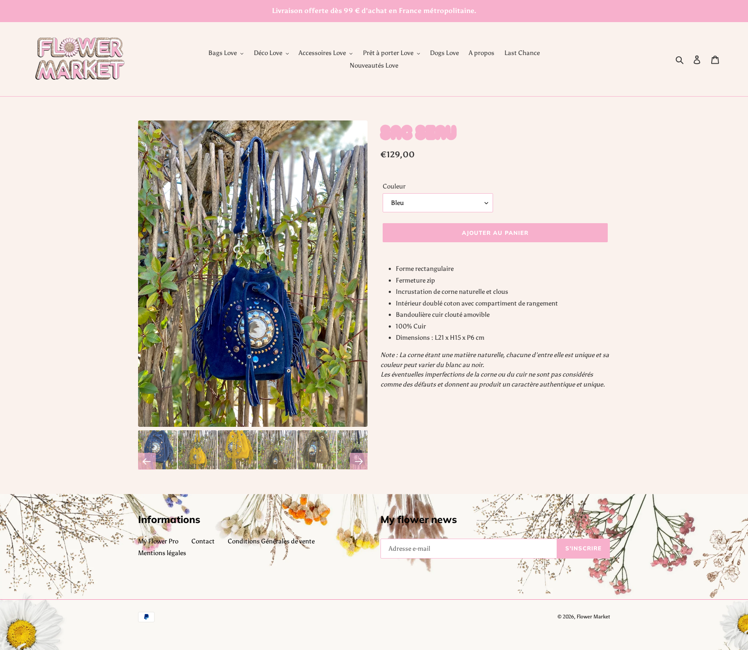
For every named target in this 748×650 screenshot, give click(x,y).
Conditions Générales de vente (271, 541)
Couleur (394, 186)
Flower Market (593, 617)
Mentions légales (162, 553)
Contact (203, 541)
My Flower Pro (158, 541)
